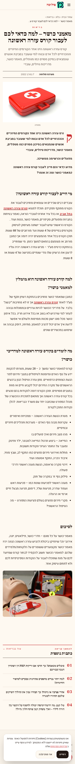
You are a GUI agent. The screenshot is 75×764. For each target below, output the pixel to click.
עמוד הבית (67, 17)
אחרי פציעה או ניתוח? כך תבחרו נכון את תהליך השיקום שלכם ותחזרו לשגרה (35, 694)
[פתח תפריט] (69, 5)
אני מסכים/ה (45, 754)
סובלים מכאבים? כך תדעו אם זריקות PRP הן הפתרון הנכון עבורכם (36, 667)
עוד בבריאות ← (12, 649)
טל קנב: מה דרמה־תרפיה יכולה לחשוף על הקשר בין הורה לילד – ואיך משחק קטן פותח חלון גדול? (36, 707)
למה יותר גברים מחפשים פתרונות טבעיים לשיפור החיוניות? (38, 681)
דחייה (62, 754)
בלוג (58, 17)
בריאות (50, 17)
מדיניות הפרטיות (58, 746)
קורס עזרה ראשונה (46, 302)
